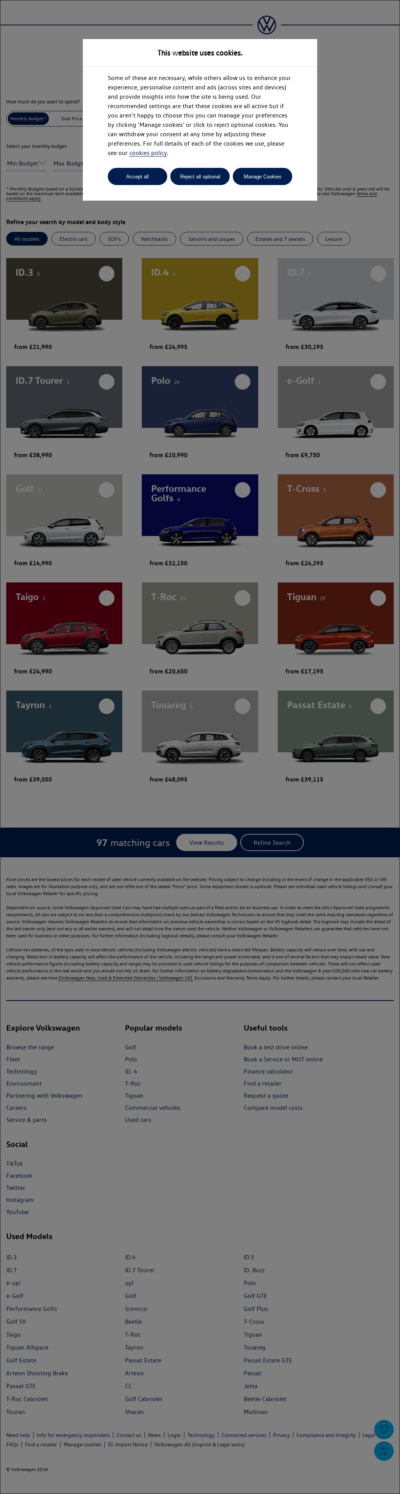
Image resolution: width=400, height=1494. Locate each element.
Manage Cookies (263, 177)
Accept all (137, 177)
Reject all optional (200, 177)
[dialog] (200, 747)
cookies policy (148, 153)
